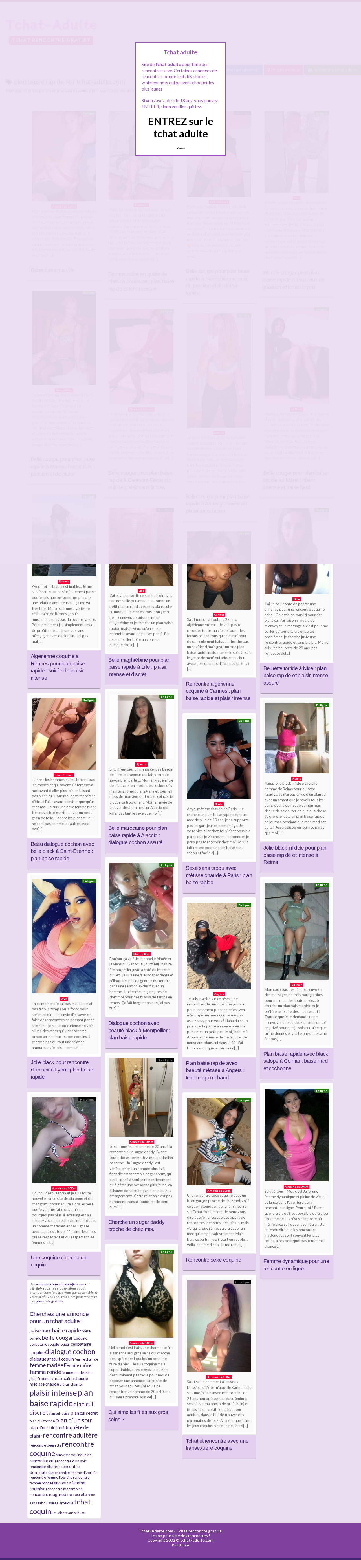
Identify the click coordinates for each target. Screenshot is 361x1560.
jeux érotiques (41, 1378)
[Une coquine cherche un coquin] (64, 1141)
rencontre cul (42, 1460)
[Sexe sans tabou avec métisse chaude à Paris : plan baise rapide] (219, 760)
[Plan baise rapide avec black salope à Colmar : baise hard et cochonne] (297, 932)
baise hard (41, 1331)
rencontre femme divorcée (75, 1472)
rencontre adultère (70, 1435)
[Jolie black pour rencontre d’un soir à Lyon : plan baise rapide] (64, 937)
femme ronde (45, 1371)
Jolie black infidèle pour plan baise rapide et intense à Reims (295, 855)
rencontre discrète (45, 1466)
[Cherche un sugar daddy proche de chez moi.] (141, 1098)
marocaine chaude (71, 1378)
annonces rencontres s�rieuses (61, 1284)
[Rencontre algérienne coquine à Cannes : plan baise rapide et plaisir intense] (219, 571)
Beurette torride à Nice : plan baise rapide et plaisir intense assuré (295, 675)
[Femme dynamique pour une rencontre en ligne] (297, 1136)
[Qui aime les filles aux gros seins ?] (141, 1295)
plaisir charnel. (71, 1384)
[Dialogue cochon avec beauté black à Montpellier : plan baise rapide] (141, 907)
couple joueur (59, 1344)
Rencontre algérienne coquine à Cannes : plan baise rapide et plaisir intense (218, 691)
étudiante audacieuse (69, 1513)
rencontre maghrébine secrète (58, 1494)
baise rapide (66, 1330)
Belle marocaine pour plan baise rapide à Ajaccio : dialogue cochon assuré (137, 835)
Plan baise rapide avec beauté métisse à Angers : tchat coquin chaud (215, 1070)
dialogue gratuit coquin (52, 1358)
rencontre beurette (45, 1445)
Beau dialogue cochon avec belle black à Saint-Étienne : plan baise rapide (62, 851)
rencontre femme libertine (51, 1477)
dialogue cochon (70, 1351)
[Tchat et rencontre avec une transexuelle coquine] (219, 1327)
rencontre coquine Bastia (73, 1454)
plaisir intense (53, 1392)
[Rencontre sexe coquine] (219, 1143)
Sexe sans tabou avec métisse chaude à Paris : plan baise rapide (219, 875)
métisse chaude (44, 1384)
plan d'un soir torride (49, 1427)
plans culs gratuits (49, 1301)
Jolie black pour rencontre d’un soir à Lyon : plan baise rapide (62, 1069)
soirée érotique (60, 1503)
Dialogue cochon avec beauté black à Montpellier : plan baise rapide (139, 1030)
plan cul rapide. (59, 1413)
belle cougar (57, 1337)
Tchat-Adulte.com (156, 1530)
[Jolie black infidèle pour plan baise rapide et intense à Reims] (297, 739)
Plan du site (180, 1545)
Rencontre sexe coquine (213, 1260)
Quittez (181, 147)
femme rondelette (76, 1372)
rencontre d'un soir (70, 1461)
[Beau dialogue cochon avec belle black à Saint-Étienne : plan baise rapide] (64, 735)
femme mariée (46, 1365)
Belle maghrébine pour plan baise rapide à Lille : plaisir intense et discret (139, 667)
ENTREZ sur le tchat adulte (180, 127)
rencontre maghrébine (64, 1489)
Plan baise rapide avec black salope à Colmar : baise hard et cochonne (295, 1061)
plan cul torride (42, 1421)
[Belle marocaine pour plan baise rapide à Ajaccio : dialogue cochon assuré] (141, 728)
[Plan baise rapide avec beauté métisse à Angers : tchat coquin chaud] (219, 947)
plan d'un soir (73, 1420)
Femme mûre (77, 1365)
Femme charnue (86, 1359)
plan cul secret (84, 1413)
